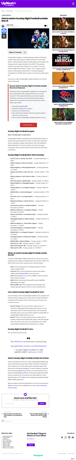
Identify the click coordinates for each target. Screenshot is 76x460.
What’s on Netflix (7, 442)
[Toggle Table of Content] (24, 52)
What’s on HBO (6, 445)
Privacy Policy (71, 453)
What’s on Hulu (6, 444)
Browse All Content (7, 441)
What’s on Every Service (8, 447)
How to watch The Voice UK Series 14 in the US (63, 32)
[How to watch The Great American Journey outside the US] (63, 60)
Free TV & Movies (7, 440)
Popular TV (5, 438)
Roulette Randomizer (8, 436)
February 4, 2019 (35, 352)
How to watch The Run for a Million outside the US (63, 87)
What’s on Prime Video (8, 446)
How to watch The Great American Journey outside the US (63, 69)
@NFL (17, 346)
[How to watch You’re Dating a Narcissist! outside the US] (63, 114)
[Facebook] (4, 31)
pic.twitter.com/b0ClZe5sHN (33, 346)
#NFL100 (18, 341)
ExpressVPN (23, 106)
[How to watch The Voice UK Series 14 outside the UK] (63, 42)
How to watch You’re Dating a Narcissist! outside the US (63, 123)
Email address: (31, 438)
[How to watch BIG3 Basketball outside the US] (63, 96)
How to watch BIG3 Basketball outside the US (63, 105)
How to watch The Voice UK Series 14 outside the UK (63, 50)
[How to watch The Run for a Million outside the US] (63, 78)
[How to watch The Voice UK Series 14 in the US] (63, 24)
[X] (4, 36)
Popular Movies (6, 437)
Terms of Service (62, 453)
